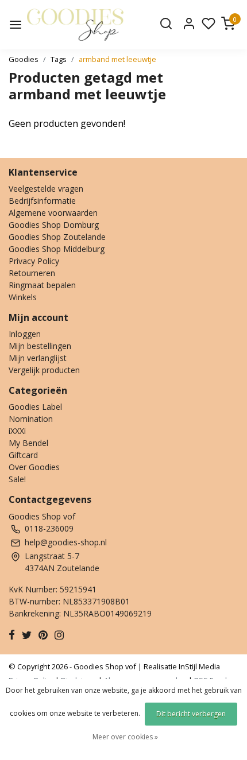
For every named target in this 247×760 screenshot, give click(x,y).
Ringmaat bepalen (42, 285)
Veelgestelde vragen (46, 188)
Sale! (17, 479)
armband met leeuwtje (117, 59)
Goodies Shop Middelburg (57, 248)
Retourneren (32, 272)
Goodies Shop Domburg (54, 224)
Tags (59, 59)
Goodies (23, 59)
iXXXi (17, 430)
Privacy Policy (34, 260)
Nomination (31, 418)
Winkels (23, 297)
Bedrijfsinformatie (42, 200)
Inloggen (25, 333)
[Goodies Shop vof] (75, 25)
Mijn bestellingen (40, 345)
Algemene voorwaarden (53, 212)
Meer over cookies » (125, 737)
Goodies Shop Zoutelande (57, 236)
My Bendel (28, 442)
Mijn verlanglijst (38, 357)
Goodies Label (35, 406)
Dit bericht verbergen (191, 714)
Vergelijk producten (44, 370)
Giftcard (23, 454)
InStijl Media (198, 666)
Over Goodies (34, 467)
